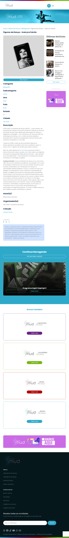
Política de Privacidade (44, 534)
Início (5, 29)
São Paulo (6, 122)
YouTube (24, 150)
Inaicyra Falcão (8, 212)
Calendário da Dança (9, 477)
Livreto (5, 94)
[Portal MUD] (24, 6)
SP (4, 115)
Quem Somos (7, 493)
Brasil (4, 108)
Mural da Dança (8, 480)
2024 (4, 101)
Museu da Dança (14, 29)
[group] (56, 99)
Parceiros (6, 500)
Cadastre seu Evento (9, 504)
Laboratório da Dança (10, 473)
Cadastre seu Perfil (9, 508)
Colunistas (6, 497)
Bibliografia (25, 29)
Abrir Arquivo (24, 80)
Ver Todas (56, 82)
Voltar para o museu (34, 256)
